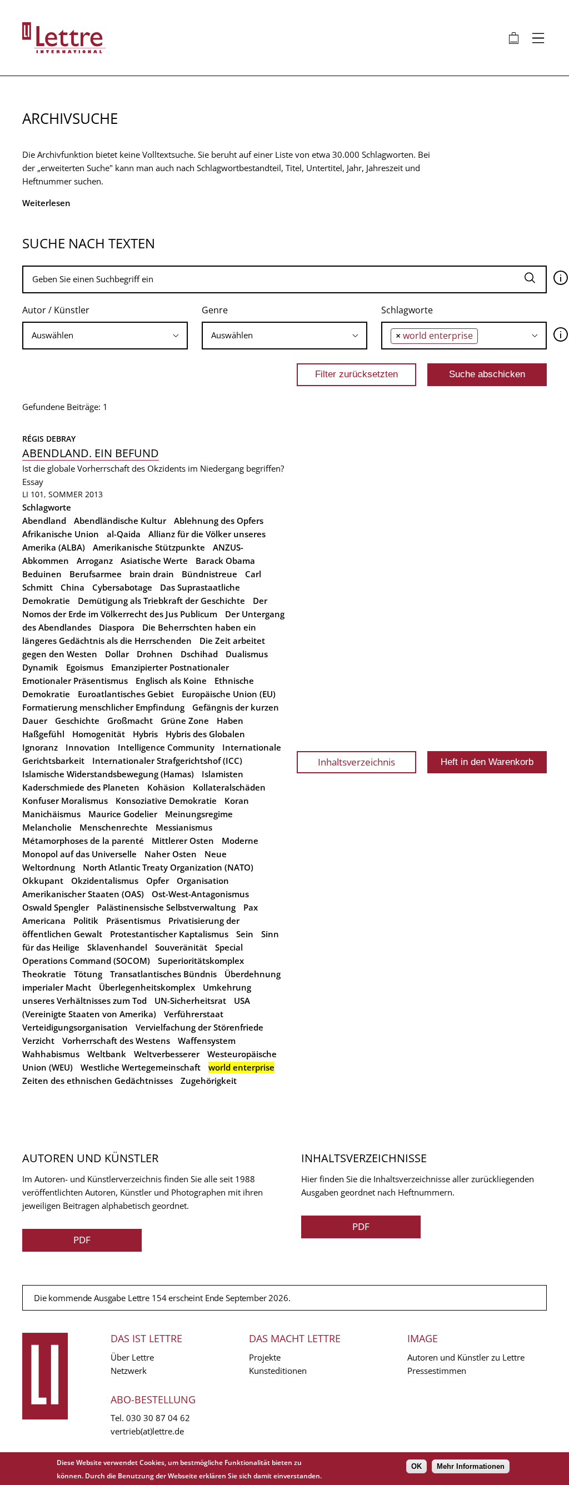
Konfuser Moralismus (65, 800)
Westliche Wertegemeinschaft (141, 1067)
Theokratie (44, 973)
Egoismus (84, 667)
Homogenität (98, 733)
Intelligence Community (166, 747)
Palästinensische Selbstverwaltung (166, 907)
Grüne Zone (185, 720)
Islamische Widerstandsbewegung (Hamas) (108, 773)
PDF (82, 1239)
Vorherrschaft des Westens (116, 1040)
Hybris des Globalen (205, 733)
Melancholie (47, 827)
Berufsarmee (95, 573)
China (72, 587)
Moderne (240, 840)
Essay (32, 481)
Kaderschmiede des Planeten (80, 787)
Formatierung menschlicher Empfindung (103, 707)
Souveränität (181, 947)
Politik (85, 920)
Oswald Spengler (55, 907)
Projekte (265, 1357)
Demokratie (46, 600)
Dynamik (40, 667)
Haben (230, 720)
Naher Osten (170, 853)
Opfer (157, 880)
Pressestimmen (436, 1370)
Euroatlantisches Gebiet (126, 693)
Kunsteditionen (278, 1370)
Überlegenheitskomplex (147, 987)
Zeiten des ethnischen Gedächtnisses (97, 1080)
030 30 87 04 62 (158, 1417)
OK (416, 1466)
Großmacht (130, 720)
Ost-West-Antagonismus (200, 893)
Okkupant (42, 880)
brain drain (151, 573)
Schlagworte (407, 310)
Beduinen (42, 573)
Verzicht (38, 1040)
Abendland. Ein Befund (90, 453)
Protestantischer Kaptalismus (169, 933)
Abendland (44, 520)
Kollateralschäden (229, 787)
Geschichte (77, 720)
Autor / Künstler (55, 310)
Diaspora (116, 627)
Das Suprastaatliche (200, 587)
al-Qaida (124, 533)
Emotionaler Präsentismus (75, 680)
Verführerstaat (193, 1013)
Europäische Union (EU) (229, 693)
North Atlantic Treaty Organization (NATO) (168, 867)
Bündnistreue (209, 573)
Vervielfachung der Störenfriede (199, 1027)
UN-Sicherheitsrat (190, 1000)
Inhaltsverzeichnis (356, 762)
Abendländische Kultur (120, 520)
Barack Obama (225, 560)
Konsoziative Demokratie (166, 800)
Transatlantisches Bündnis (163, 973)
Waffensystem (207, 1040)
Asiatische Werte (154, 560)
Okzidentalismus (104, 880)
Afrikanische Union (60, 533)
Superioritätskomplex (201, 960)
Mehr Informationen (471, 1466)
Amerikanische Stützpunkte (149, 547)
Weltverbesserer (166, 1053)
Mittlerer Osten (183, 840)
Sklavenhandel (117, 947)
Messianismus (184, 827)
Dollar (117, 653)
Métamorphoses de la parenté (83, 840)
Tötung (88, 973)
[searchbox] (105, 335)
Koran (236, 800)
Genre (215, 310)
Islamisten (222, 773)
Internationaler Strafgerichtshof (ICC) (167, 760)
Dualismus (247, 653)
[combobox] (105, 335)
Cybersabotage (122, 587)
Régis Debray (49, 438)
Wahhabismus (50, 1053)
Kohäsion (166, 787)
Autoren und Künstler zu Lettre (466, 1357)
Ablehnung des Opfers (218, 520)
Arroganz (95, 560)
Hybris (145, 733)
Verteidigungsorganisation (75, 1027)
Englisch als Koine (171, 680)
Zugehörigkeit (209, 1080)
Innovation (88, 747)
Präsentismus (133, 920)
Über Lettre (132, 1357)
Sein (244, 933)
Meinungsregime (199, 813)
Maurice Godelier (122, 813)
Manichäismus (51, 813)
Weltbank (106, 1053)
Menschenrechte (113, 827)
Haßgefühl (43, 733)
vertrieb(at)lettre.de (147, 1431)
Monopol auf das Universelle (79, 853)
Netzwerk (129, 1370)
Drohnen (155, 653)
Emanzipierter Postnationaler (170, 667)
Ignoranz (40, 747)
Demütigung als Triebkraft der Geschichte (161, 600)
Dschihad (199, 653)
